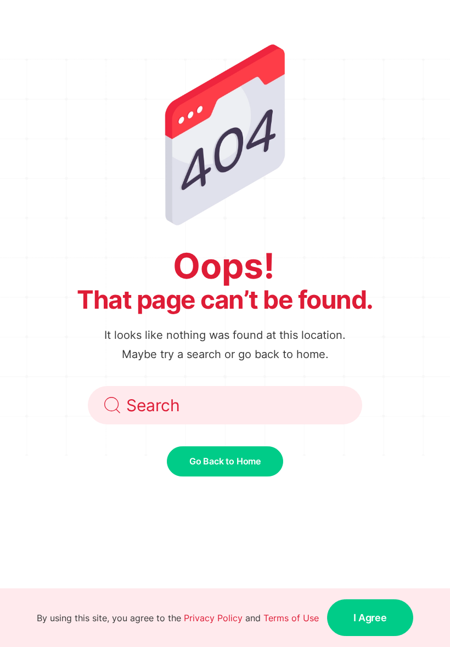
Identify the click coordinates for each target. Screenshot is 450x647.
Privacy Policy (213, 617)
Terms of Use (291, 617)
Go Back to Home (225, 461)
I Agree (370, 617)
